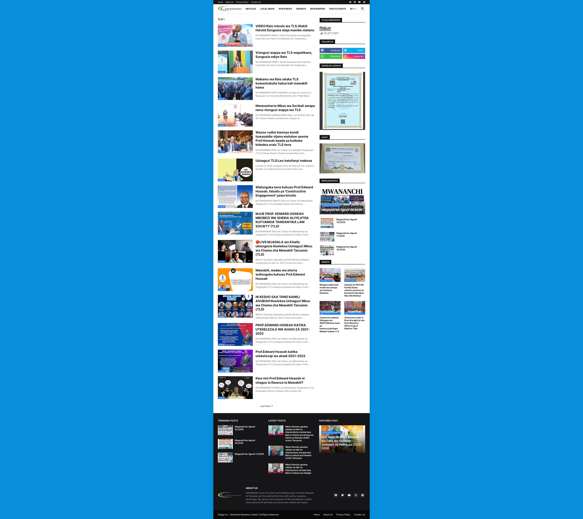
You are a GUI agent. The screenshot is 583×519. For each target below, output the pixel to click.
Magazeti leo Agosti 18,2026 (346, 220)
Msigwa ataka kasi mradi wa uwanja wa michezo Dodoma (329, 288)
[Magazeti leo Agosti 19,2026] (327, 250)
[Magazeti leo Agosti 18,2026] (327, 223)
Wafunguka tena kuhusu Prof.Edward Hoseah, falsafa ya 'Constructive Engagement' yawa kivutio (284, 191)
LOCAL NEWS (267, 8)
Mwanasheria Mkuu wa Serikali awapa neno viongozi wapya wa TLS (285, 108)
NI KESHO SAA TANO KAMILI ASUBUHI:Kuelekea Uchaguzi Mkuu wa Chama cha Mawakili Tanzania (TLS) (283, 303)
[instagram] (355, 495)
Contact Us (256, 2)
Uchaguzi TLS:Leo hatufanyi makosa (284, 161)
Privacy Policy (242, 2)
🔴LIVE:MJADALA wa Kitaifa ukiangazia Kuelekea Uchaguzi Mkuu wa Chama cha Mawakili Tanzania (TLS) (284, 248)
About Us (229, 2)
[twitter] (355, 2)
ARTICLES (250, 8)
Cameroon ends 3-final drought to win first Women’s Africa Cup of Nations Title (354, 323)
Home (220, 2)
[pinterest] (364, 2)
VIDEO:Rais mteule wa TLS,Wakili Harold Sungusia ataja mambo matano (285, 28)
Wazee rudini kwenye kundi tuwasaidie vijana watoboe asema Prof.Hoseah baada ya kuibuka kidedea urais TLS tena (282, 138)
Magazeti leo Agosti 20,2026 (245, 428)
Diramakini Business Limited (243, 514)
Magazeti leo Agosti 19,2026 (346, 248)
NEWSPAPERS (317, 8)
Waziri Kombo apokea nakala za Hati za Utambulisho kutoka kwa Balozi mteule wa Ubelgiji (298, 468)
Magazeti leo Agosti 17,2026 (346, 234)
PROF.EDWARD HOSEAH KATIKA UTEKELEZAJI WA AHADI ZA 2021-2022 (283, 329)
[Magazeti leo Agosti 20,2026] (225, 430)
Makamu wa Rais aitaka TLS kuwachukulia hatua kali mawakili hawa (281, 83)
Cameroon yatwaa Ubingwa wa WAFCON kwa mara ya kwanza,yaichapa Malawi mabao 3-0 (330, 324)
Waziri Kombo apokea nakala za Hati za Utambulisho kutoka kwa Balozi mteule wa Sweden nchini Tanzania (298, 452)
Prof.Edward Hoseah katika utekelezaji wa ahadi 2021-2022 (280, 354)
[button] (355, 8)
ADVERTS (301, 8)
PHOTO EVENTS (337, 8)
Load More (265, 406)
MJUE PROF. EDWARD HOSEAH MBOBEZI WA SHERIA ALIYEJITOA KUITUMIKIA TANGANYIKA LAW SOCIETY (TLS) (282, 220)
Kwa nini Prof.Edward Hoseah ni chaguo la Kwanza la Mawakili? (280, 380)
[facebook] (350, 2)
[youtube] (359, 2)
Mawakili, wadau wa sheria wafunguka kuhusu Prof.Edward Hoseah (280, 274)
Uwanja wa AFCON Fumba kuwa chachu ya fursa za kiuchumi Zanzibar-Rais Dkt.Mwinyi (354, 290)
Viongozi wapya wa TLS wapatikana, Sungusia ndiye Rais (284, 55)
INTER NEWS (285, 8)
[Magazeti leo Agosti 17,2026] (327, 237)
